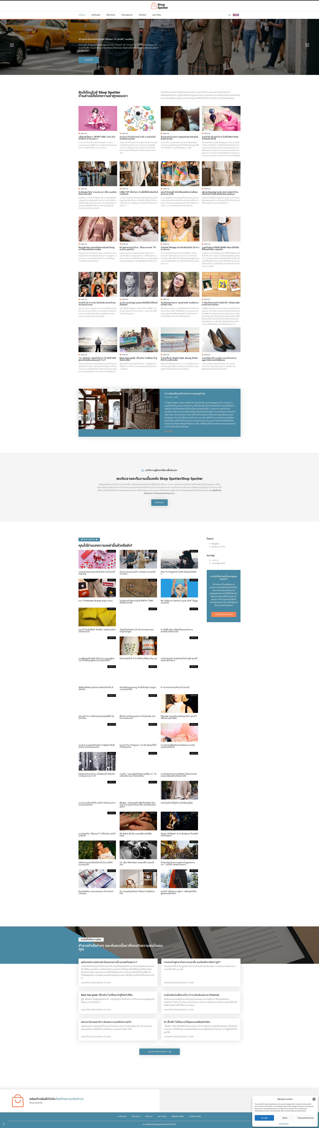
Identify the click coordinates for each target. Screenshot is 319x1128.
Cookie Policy (284, 1124)
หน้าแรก (82, 15)
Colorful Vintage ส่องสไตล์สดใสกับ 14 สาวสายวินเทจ (180, 248)
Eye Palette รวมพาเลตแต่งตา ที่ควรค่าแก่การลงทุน (96, 892)
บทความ (83, 30)
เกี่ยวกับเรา (110, 15)
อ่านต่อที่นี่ (168, 431)
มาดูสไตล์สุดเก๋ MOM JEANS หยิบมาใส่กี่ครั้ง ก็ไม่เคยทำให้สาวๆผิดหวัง (220, 248)
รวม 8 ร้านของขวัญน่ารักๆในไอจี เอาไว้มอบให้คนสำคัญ (97, 573)
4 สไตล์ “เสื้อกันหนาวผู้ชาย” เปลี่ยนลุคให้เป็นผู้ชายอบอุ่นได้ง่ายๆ (179, 892)
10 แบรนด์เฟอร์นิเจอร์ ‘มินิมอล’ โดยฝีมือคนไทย (137, 892)
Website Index (177, 1116)
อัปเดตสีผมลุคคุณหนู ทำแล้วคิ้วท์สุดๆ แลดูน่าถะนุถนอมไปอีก (138, 688)
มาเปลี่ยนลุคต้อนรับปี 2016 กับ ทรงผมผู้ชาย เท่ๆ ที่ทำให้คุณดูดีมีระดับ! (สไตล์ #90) (96, 659)
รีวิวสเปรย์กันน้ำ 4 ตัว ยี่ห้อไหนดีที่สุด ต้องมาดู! (138, 658)
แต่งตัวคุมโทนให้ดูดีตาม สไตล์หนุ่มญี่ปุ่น (177, 803)
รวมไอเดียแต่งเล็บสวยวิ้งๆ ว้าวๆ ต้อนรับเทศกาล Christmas (191, 995)
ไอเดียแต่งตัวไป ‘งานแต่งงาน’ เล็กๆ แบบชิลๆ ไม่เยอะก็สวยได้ (98, 193)
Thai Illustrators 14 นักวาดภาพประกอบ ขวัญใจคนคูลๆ (137, 630)
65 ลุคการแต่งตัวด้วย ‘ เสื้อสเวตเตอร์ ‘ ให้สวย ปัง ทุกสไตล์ (138, 248)
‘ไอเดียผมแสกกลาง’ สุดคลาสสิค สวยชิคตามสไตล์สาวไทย (179, 303)
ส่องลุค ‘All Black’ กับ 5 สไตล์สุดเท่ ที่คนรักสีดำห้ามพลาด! (179, 834)
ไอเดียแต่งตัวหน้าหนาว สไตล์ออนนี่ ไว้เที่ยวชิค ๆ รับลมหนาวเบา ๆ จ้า (97, 775)
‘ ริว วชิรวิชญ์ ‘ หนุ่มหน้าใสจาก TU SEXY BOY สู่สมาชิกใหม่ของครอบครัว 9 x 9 (97, 359)
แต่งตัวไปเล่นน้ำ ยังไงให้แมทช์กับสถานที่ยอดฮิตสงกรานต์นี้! (179, 193)
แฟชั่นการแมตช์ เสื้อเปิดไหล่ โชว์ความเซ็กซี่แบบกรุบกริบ (95, 863)
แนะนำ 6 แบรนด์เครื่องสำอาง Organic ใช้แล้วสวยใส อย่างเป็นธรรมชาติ (97, 746)
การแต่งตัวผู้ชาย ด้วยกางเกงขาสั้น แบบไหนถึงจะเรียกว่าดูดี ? (192, 962)
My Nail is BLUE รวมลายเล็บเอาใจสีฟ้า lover (136, 834)
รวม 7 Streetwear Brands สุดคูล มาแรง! (96, 601)
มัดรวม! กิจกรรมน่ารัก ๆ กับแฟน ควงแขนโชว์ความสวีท (138, 573)
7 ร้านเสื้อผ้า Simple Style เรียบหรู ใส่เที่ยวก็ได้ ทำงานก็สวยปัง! (179, 359)
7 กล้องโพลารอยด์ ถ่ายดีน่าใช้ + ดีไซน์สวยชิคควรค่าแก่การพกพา (221, 303)
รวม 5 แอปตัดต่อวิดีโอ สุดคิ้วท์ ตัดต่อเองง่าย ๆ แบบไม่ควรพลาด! (97, 804)
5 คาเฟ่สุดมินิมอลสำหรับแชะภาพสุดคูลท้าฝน (184, 394)
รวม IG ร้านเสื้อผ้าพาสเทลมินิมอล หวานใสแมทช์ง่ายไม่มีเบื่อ (178, 746)
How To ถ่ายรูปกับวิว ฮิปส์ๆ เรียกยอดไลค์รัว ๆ (179, 573)
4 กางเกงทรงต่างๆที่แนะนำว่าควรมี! (175, 687)
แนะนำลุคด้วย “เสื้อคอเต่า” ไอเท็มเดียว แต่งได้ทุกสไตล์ (97, 834)
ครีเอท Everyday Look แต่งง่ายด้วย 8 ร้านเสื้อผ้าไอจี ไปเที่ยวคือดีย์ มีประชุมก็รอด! (220, 193)
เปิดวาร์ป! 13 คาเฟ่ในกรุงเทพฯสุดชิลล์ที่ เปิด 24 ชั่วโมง (96, 717)
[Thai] (237, 15)
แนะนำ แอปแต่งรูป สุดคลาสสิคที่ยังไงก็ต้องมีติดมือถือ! (139, 303)
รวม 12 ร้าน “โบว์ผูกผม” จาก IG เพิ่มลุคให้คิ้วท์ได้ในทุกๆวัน (138, 746)
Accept (264, 1118)
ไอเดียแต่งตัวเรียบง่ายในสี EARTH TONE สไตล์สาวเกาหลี (136, 602)
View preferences (306, 1118)
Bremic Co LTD (218, 547)
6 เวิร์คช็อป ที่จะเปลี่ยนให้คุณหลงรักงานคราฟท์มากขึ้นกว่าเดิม (177, 630)
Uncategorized (218, 563)
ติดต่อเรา (142, 15)
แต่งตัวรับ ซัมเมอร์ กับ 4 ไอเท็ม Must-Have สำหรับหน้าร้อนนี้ (220, 138)
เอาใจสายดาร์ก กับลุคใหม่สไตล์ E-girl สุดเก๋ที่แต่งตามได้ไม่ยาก (179, 659)
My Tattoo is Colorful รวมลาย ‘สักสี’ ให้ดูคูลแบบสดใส (179, 602)
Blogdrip (215, 544)
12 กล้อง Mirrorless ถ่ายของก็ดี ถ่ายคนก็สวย (137, 863)
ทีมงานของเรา (127, 15)
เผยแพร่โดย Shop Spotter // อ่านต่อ (96, 982)
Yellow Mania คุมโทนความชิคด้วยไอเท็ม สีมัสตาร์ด (96, 688)
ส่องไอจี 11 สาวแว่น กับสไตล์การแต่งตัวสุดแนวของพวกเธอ (97, 303)
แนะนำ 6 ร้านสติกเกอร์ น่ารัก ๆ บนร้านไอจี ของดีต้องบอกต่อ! (138, 138)
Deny (285, 1118)
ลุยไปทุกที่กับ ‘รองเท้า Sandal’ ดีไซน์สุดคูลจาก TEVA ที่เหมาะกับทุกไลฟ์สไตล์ (113, 38)
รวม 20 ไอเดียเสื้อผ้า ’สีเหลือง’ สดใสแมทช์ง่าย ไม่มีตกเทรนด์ (97, 630)
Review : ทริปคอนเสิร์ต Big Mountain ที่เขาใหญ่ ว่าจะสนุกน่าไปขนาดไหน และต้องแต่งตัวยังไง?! (138, 805)
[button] (314, 1099)
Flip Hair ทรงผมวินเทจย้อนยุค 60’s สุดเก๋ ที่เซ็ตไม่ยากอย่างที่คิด (179, 717)
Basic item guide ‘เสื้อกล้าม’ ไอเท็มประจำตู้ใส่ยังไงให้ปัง (138, 359)
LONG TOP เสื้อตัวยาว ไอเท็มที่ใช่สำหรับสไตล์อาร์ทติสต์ (139, 193)
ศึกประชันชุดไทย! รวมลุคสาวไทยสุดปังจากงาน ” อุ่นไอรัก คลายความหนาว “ (178, 863)
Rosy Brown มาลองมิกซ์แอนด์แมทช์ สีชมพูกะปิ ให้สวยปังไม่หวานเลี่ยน (97, 248)
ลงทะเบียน (157, 15)
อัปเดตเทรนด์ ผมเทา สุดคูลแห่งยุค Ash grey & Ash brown (179, 138)
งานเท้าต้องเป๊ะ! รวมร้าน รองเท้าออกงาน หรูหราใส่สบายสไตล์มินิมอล (219, 359)
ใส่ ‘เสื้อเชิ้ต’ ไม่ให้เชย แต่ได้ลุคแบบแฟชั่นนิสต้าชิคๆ (187, 1022)
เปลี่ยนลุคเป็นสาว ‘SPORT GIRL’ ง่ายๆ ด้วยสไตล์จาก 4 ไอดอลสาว (97, 138)
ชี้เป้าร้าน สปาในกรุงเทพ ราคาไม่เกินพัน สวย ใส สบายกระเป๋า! (137, 717)
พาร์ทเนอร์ (95, 15)
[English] (234, 15)
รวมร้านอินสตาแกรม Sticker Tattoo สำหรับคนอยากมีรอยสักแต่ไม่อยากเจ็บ (179, 775)
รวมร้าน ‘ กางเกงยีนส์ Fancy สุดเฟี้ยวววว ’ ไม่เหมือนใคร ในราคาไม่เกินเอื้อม (138, 775)
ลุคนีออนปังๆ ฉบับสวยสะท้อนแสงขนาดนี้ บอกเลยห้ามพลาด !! (109, 962)
